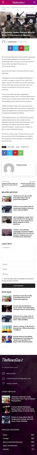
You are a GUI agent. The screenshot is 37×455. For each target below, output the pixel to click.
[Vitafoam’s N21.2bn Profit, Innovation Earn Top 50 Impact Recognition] (7, 198)
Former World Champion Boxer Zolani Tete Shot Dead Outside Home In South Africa (24, 307)
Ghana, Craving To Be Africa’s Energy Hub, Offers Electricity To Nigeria (24, 328)
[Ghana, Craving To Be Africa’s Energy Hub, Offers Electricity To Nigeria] (7, 328)
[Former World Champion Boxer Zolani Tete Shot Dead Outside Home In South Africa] (7, 308)
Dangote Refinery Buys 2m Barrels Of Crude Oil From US (10, 185)
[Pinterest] (21, 48)
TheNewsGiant (12, 42)
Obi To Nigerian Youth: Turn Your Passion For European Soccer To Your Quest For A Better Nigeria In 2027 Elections (23, 220)
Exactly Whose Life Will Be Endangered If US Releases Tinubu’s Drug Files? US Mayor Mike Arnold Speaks (23, 339)
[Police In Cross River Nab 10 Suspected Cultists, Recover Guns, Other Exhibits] (7, 209)
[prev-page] (3, 346)
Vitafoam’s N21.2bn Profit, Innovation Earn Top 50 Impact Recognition (22, 197)
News (8, 7)
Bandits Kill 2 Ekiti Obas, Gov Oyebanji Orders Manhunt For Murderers (27, 185)
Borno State (24, 147)
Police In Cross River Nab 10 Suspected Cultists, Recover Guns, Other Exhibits (23, 208)
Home (3, 7)
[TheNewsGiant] (4, 42)
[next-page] (6, 346)
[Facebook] (10, 48)
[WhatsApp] (26, 48)
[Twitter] (15, 48)
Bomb (17, 147)
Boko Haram (10, 147)
